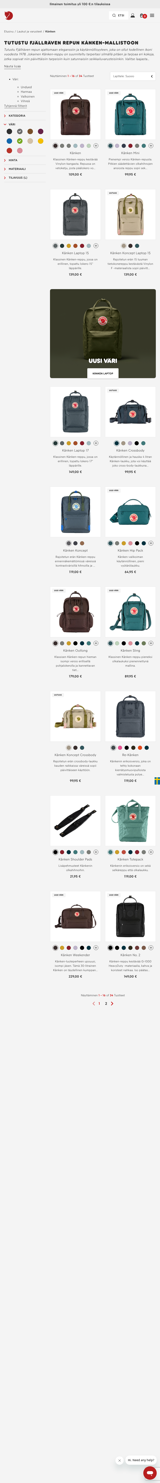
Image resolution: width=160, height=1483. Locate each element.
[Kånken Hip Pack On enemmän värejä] (151, 543)
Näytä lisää (12, 66)
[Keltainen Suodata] (40, 141)
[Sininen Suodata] (9, 141)
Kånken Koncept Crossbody (75, 755)
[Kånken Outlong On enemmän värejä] (96, 643)
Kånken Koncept (75, 550)
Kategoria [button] (17, 116)
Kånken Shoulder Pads (75, 859)
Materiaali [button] (17, 169)
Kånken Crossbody (130, 450)
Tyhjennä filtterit (15, 106)
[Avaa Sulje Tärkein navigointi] (152, 15)
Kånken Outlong (75, 650)
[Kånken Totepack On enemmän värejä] (151, 852)
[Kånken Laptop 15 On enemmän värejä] (96, 245)
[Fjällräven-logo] (17, 15)
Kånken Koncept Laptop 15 (130, 253)
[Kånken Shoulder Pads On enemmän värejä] (96, 852)
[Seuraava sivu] (113, 1003)
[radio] (55, 146)
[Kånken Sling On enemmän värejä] (151, 643)
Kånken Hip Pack (130, 550)
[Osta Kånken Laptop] (103, 335)
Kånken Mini (130, 153)
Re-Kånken (130, 755)
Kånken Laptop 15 (75, 253)
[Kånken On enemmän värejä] (96, 145)
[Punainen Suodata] (9, 150)
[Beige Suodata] (30, 141)
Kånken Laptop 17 (75, 450)
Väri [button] (12, 124)
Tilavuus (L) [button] (18, 177)
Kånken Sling (130, 650)
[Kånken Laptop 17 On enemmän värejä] (96, 443)
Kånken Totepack (130, 859)
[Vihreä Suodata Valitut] (20, 141)
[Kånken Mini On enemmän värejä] (151, 145)
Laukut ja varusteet (29, 31)
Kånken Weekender (75, 955)
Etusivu (9, 31)
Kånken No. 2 (130, 955)
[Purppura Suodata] (40, 131)
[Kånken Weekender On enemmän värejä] (96, 947)
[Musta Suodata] (9, 131)
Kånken (50, 31)
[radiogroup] (75, 146)
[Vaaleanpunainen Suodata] (20, 150)
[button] (142, 15)
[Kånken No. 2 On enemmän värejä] (151, 947)
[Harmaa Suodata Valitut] (20, 131)
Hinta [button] (13, 160)
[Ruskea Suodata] (30, 131)
